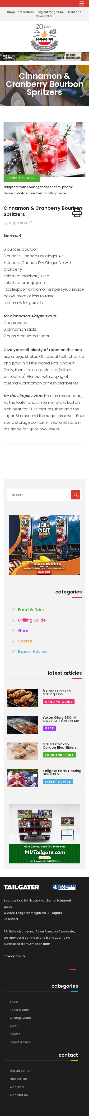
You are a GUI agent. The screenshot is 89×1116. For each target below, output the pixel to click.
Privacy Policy (14, 956)
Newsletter (44, 16)
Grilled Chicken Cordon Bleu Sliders (60, 746)
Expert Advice (32, 651)
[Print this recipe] (77, 212)
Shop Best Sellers (20, 12)
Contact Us (19, 1095)
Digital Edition (20, 1070)
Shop (14, 1001)
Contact (74, 12)
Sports (25, 641)
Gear (23, 630)
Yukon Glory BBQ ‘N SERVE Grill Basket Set (61, 719)
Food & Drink (31, 610)
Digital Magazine (51, 12)
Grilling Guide (32, 620)
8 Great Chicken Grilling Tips (57, 692)
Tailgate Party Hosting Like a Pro (62, 772)
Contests (17, 1087)
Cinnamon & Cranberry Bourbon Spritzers (43, 211)
